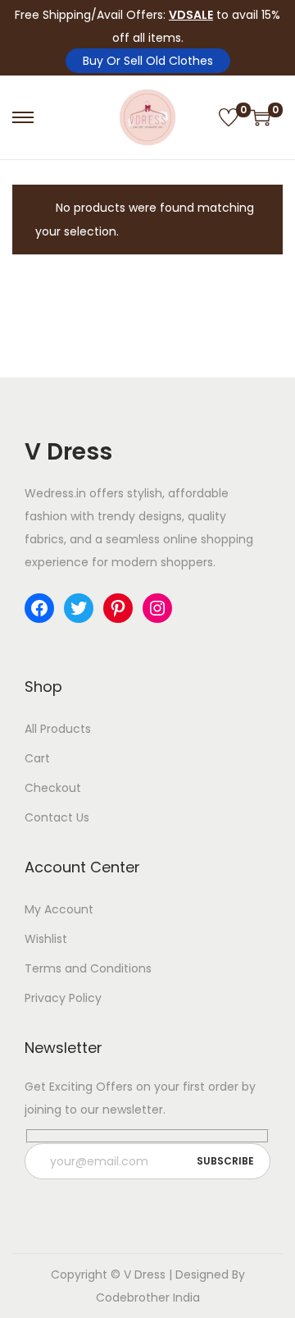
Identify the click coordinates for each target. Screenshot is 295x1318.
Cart (37, 758)
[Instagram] (157, 608)
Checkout (53, 788)
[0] (228, 117)
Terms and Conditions (88, 968)
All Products (58, 729)
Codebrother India (148, 1297)
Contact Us (57, 817)
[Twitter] (78, 608)
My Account (59, 909)
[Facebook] (39, 608)
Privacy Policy (63, 998)
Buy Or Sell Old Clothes (148, 61)
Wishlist (46, 939)
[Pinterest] (118, 608)
